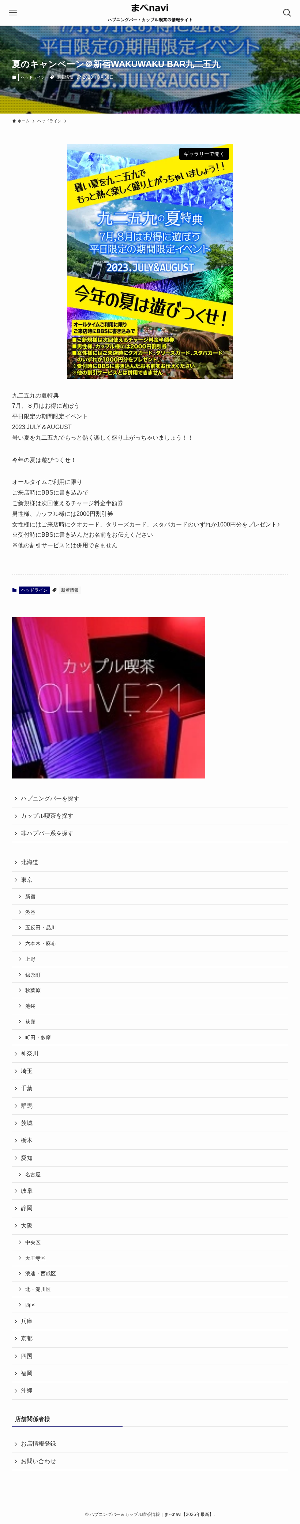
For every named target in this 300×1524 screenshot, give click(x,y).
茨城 (27, 1123)
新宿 (30, 896)
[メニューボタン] (13, 13)
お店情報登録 (38, 1443)
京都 (27, 1338)
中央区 (33, 1242)
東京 (27, 880)
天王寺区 (35, 1258)
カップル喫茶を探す (47, 816)
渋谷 (30, 912)
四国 (27, 1356)
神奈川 (29, 1053)
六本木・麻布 (40, 943)
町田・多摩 (38, 1037)
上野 (30, 959)
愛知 (27, 1158)
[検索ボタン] (287, 13)
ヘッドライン (33, 77)
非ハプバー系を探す (47, 833)
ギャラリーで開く (204, 154)
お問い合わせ (38, 1461)
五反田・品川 (40, 928)
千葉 (27, 1088)
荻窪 (30, 1022)
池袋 (30, 1006)
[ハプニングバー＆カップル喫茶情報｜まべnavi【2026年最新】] (150, 13)
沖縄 (27, 1390)
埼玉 (27, 1071)
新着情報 (65, 77)
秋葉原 (33, 990)
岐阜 (27, 1191)
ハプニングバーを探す (50, 798)
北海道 (29, 862)
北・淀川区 (38, 1289)
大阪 (27, 1225)
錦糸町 (33, 975)
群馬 (27, 1106)
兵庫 (27, 1321)
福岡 (27, 1373)
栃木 (27, 1140)
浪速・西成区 (40, 1273)
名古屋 (33, 1174)
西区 (30, 1305)
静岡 (27, 1208)
